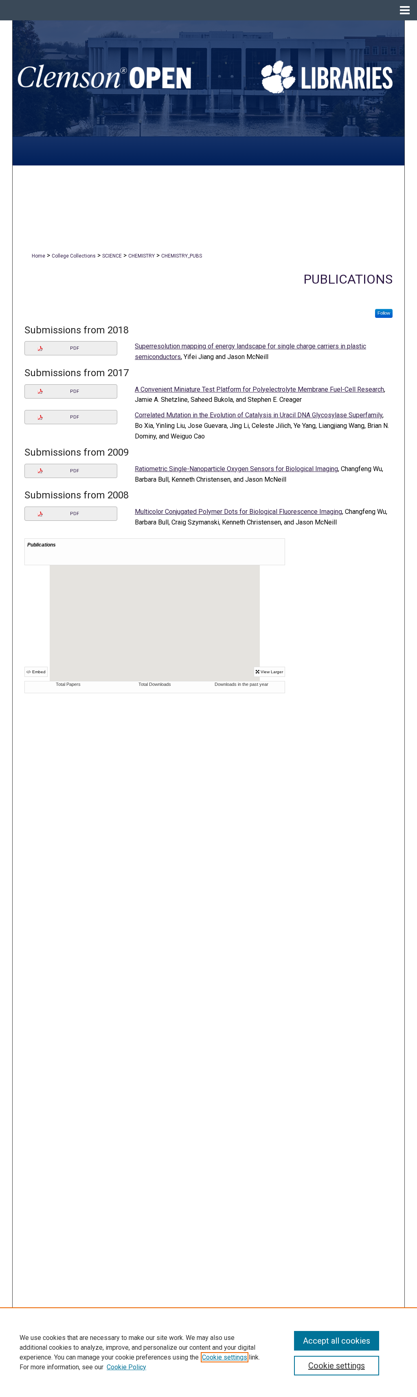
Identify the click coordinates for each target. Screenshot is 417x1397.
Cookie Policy (126, 1367)
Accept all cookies (336, 1341)
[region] (208, 1352)
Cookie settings (224, 1357)
